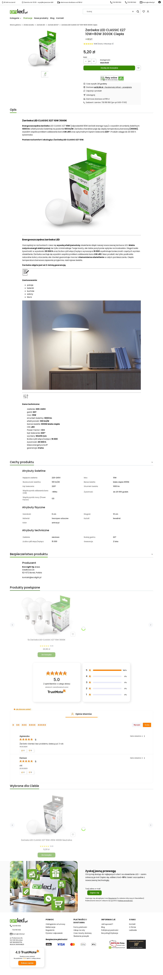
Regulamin (113, 898)
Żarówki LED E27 (53, 25)
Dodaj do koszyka (109, 68)
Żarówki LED (41, 25)
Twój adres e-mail (92, 889)
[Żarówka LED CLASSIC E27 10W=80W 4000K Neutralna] (46, 815)
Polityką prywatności (125, 901)
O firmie (132, 927)
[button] (138, 11)
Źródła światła (29, 25)
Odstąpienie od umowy (55, 924)
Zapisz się (94, 892)
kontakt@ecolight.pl (31, 577)
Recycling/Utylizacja (109, 933)
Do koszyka (46, 654)
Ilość (85, 57)
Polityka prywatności (109, 930)
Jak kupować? (107, 924)
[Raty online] (112, 78)
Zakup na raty (79, 930)
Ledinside (133, 930)
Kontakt (132, 924)
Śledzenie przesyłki (81, 936)
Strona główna (15, 25)
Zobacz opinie (27, 963)
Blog (103, 927)
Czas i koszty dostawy (83, 933)
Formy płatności (80, 927)
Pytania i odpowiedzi (54, 933)
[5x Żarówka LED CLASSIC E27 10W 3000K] (46, 615)
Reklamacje (50, 927)
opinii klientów (56, 684)
